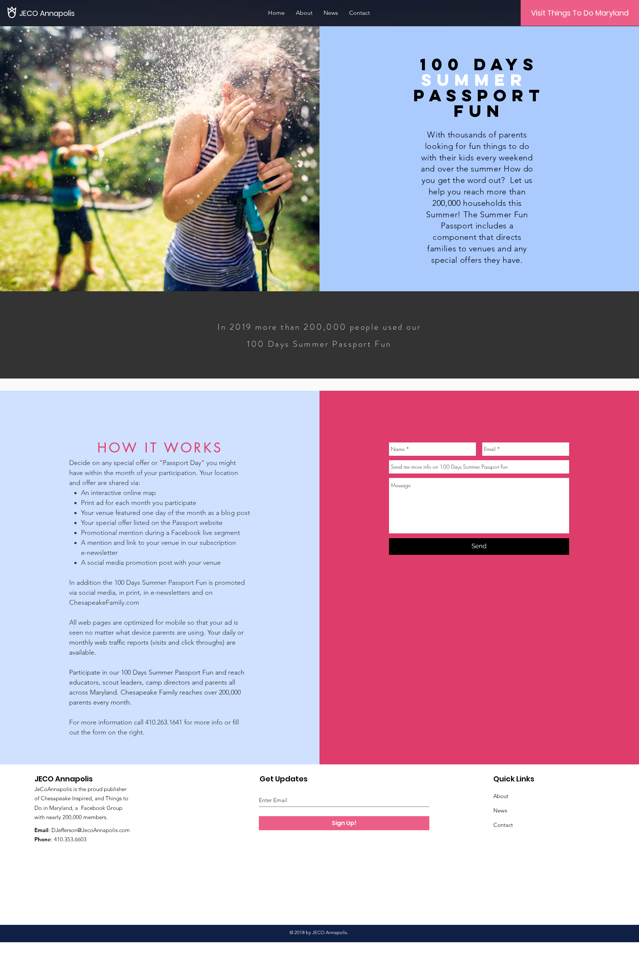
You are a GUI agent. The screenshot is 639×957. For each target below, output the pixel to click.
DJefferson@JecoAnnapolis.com (90, 830)
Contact (503, 824)
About (500, 796)
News (500, 810)
